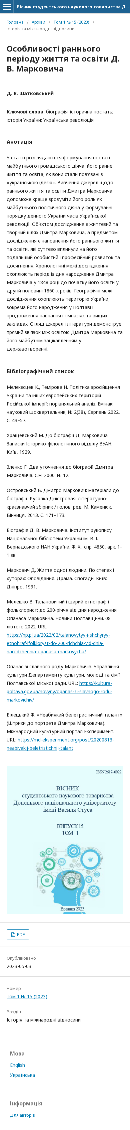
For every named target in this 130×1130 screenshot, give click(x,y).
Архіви (38, 22)
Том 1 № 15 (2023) (71, 22)
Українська (22, 1075)
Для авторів (22, 1115)
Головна (15, 22)
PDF (20, 934)
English (17, 1065)
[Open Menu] (6, 6)
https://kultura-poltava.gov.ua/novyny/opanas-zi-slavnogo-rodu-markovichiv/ (59, 691)
